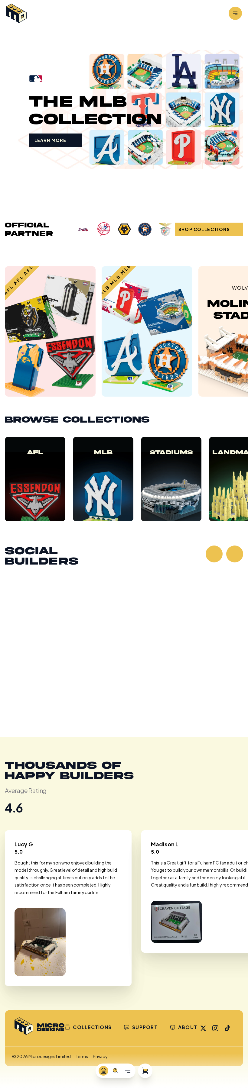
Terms (82, 1056)
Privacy (100, 1056)
